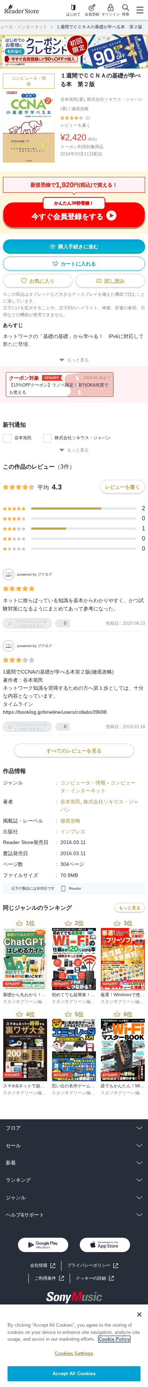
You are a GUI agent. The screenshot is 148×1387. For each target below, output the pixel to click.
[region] (74, 1345)
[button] (95, 1278)
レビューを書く (75, 125)
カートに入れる (78, 264)
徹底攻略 (80, 108)
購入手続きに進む (78, 246)
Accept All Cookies (73, 1373)
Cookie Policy (114, 1339)
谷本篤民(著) (72, 99)
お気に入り (42, 281)
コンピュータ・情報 (28, 81)
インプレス (72, 831)
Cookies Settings (74, 1353)
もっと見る (78, 359)
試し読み (115, 281)
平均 (43, 487)
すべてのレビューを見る (74, 751)
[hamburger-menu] (139, 10)
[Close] (139, 1314)
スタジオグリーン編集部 (26, 1001)
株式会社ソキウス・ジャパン (83, 437)
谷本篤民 (23, 437)
